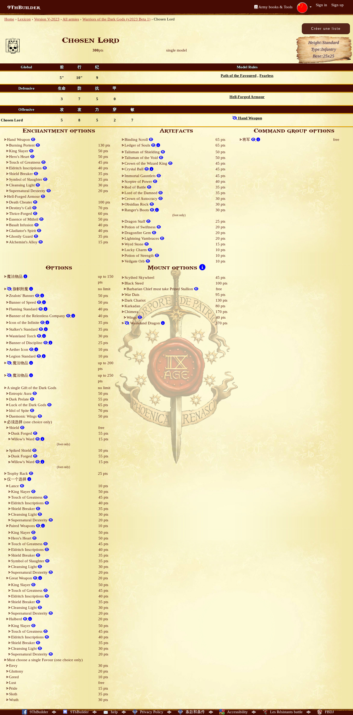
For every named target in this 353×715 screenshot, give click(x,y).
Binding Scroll (137, 139)
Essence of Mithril (24, 219)
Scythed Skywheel (139, 277)
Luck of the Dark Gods (28, 405)
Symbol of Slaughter (26, 179)
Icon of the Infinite (24, 322)
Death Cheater (21, 202)
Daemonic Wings (23, 416)
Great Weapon (21, 578)
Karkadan (132, 306)
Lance (14, 486)
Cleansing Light (22, 185)
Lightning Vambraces (142, 238)
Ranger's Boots (137, 210)
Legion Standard (23, 356)
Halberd (16, 619)
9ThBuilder (23, 7)
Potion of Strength (140, 255)
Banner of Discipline (26, 343)
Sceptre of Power (139, 181)
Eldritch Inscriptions (26, 168)
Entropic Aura (21, 393)
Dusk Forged (22, 433)
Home (9, 19)
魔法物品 (15, 276)
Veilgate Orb (135, 261)
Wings (132, 317)
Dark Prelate (19, 399)
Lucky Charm (136, 250)
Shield (14, 428)
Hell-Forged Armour (24, 196)
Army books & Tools (275, 7)
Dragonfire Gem (138, 233)
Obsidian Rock (137, 204)
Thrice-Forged (21, 213)
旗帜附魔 (20, 289)
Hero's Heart (19, 157)
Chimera (131, 312)
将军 (246, 139)
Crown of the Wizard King (146, 163)
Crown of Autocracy (141, 198)
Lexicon (24, 19)
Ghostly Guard (21, 236)
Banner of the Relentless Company (37, 316)
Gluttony (16, 671)
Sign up (337, 5)
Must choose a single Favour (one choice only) (45, 660)
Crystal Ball (134, 169)
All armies (71, 19)
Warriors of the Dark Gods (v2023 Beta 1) (116, 19)
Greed (14, 677)
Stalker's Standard (24, 329)
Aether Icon (19, 349)
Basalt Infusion (21, 225)
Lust (12, 683)
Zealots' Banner (22, 296)
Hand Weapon (19, 139)
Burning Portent (22, 145)
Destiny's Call (20, 208)
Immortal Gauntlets (141, 176)
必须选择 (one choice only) (29, 422)
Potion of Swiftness (141, 227)
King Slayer (19, 151)
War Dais (132, 295)
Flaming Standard (24, 309)
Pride (13, 688)
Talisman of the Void (142, 158)
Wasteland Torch (23, 336)
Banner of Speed (23, 302)
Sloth (13, 694)
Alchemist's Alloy (24, 242)
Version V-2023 (46, 19)
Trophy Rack (18, 473)
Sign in (321, 5)
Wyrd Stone (134, 244)
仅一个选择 (17, 479)
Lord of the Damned (141, 193)
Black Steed (134, 283)
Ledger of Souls (138, 145)
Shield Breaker (21, 174)
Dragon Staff (135, 221)
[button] (304, 7)
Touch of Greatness (25, 162)
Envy (13, 665)
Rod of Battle (136, 187)
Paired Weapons (22, 526)
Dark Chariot (135, 300)
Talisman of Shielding (143, 152)
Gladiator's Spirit (23, 231)
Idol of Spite (19, 410)
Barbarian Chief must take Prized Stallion (160, 289)
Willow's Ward (23, 439)
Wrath (14, 700)
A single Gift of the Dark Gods (31, 388)
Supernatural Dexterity (28, 191)
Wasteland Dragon (145, 323)
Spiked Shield (20, 450)
